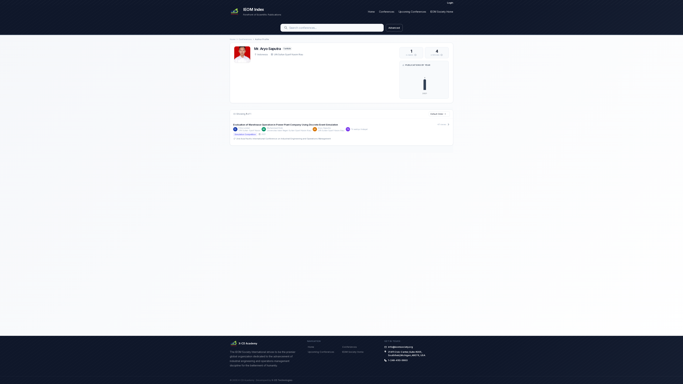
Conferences (386, 11)
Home (371, 11)
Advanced (394, 27)
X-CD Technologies (282, 380)
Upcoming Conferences (412, 11)
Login (450, 2)
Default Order (436, 114)
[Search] (285, 27)
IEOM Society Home (441, 11)
